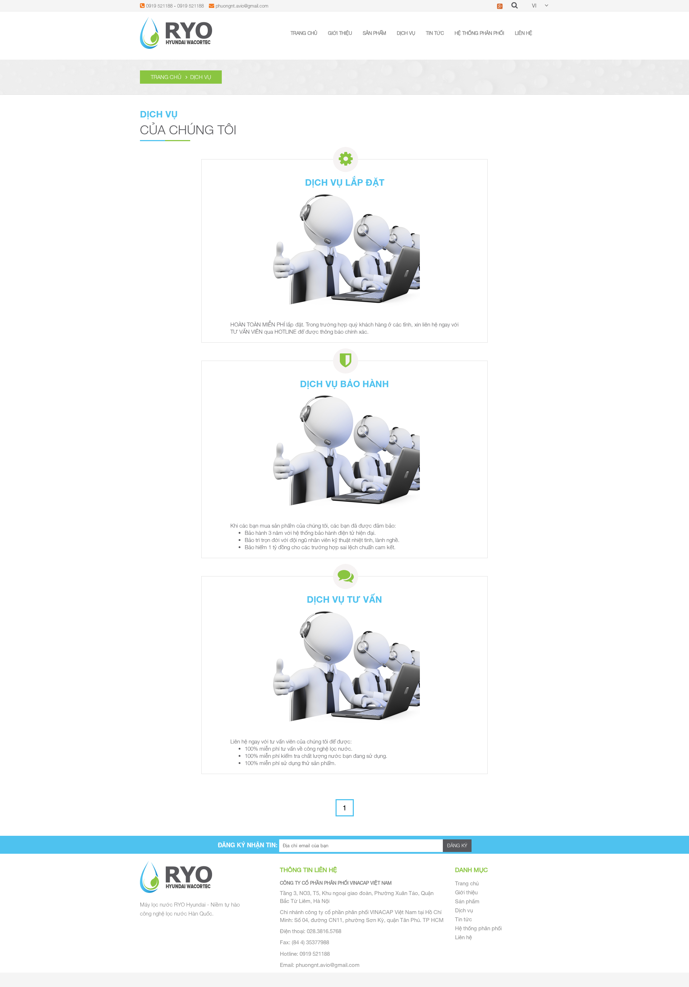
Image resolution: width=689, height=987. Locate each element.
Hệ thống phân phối (479, 33)
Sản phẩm (374, 33)
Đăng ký (457, 845)
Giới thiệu (340, 33)
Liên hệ (523, 33)
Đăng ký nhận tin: (248, 844)
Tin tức (435, 33)
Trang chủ (304, 33)
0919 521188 (159, 6)
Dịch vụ (406, 33)
